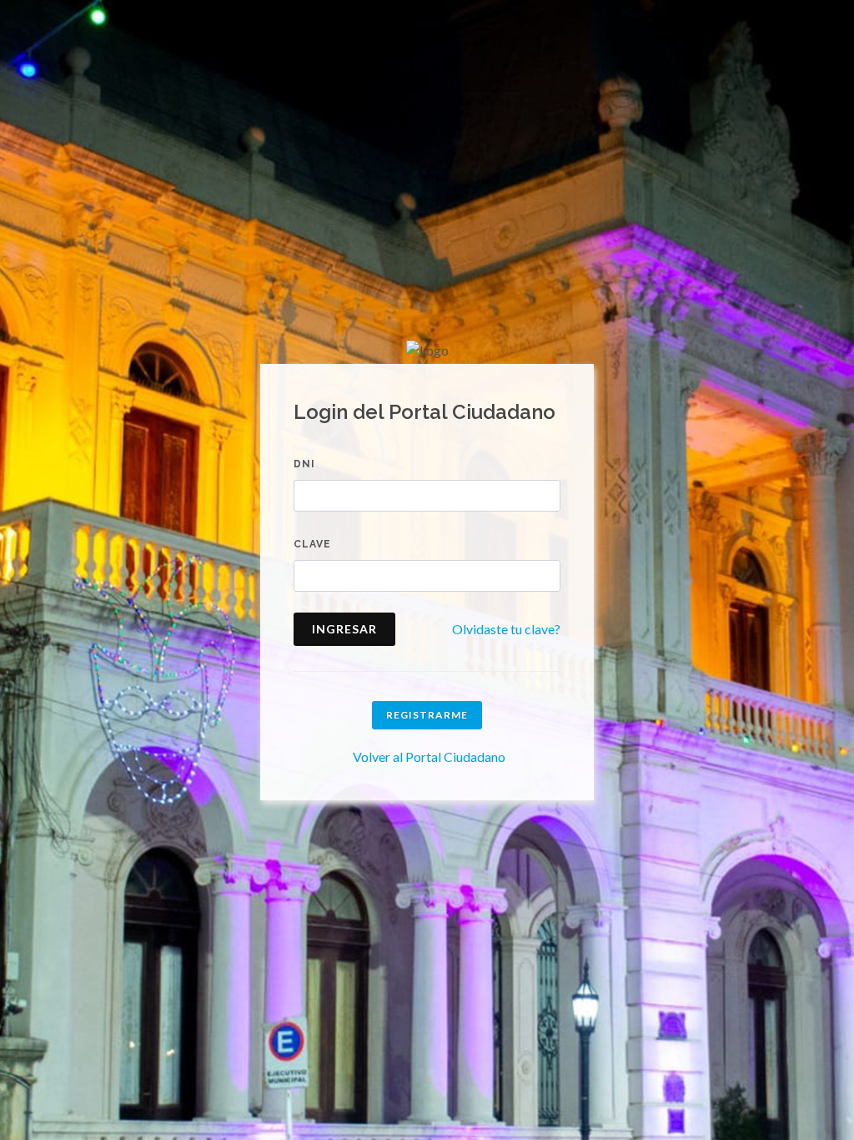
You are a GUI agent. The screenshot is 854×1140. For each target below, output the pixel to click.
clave (312, 544)
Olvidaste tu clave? (506, 629)
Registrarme (427, 715)
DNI (304, 464)
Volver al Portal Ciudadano (429, 756)
